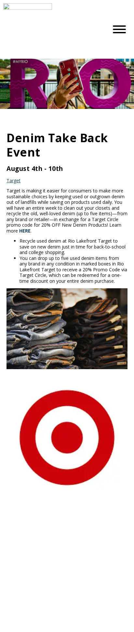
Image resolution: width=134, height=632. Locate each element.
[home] (50, 29)
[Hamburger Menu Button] (119, 29)
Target (13, 180)
